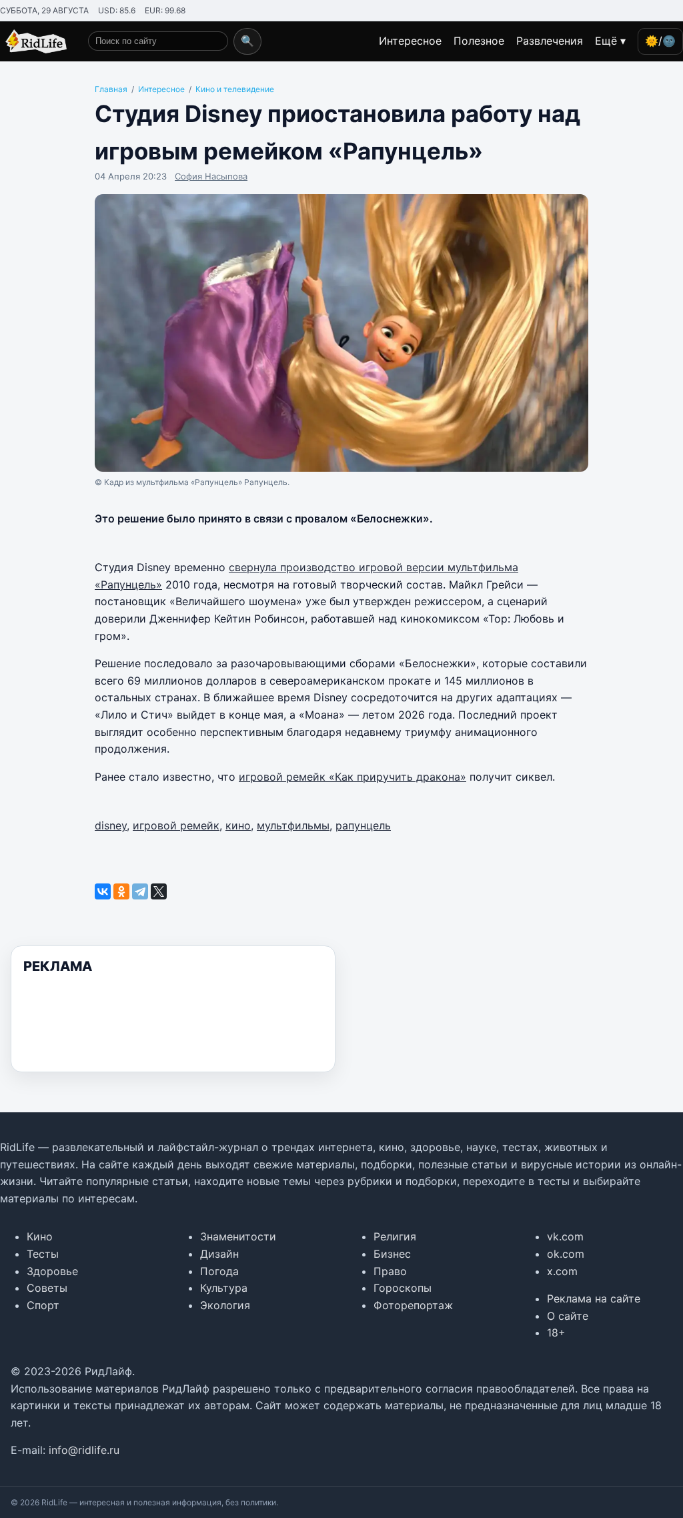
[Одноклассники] (121, 891)
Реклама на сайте (593, 1298)
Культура (223, 1287)
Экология (225, 1305)
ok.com (565, 1253)
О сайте (567, 1315)
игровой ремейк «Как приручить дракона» (352, 776)
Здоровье (52, 1271)
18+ (556, 1332)
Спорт (43, 1305)
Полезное (479, 40)
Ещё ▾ (610, 40)
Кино (40, 1236)
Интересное (410, 40)
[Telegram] (140, 891)
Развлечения (549, 40)
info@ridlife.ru (84, 1450)
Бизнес (392, 1253)
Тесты (43, 1253)
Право (390, 1271)
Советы (47, 1287)
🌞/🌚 (660, 40)
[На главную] (33, 41)
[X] (159, 891)
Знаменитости (238, 1236)
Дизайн (219, 1253)
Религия (395, 1236)
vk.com (565, 1236)
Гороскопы (403, 1287)
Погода (219, 1271)
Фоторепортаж (413, 1305)
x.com (562, 1271)
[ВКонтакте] (103, 891)
